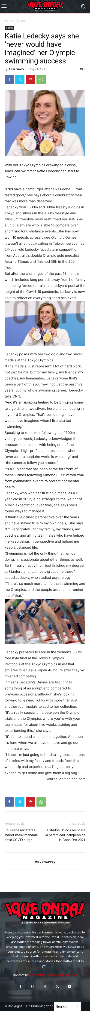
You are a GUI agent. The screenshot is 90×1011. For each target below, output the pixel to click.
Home (9, 20)
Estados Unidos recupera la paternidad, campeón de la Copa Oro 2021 (65, 835)
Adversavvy (16, 69)
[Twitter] (19, 79)
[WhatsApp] (41, 79)
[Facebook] (9, 79)
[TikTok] (44, 986)
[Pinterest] (30, 79)
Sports (21, 20)
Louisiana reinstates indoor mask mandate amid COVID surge (21, 835)
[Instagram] (32, 986)
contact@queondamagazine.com (53, 975)
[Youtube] (69, 986)
